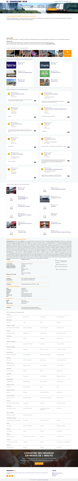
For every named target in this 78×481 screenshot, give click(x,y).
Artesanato (8, 336)
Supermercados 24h (60, 316)
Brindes (25, 338)
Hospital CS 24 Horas (56, 197)
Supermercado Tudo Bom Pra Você (25, 224)
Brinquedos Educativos (28, 359)
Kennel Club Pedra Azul (16, 124)
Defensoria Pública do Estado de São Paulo (61, 232)
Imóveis (8, 400)
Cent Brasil (13, 139)
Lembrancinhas (60, 338)
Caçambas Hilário (22, 232)
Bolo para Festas (60, 397)
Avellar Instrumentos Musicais (51, 94)
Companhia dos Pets (56, 72)
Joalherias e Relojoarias (28, 414)
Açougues (9, 322)
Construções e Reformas (28, 343)
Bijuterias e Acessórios (11, 414)
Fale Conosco (55, 474)
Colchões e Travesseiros (61, 349)
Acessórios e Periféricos (11, 408)
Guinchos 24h (42, 316)
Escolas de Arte (60, 370)
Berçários (25, 370)
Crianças (8, 357)
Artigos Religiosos (27, 381)
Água (25, 322)
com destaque (66, 1)
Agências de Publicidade (11, 354)
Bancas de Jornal (27, 365)
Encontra (52, 9)
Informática (9, 406)
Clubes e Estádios (60, 365)
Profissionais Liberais (11, 418)
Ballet (41, 386)
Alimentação (18, 54)
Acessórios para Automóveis (12, 441)
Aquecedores (26, 376)
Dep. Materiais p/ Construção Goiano (24, 215)
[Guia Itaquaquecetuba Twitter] (10, 475)
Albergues (42, 436)
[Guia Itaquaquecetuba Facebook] (7, 475)
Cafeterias (59, 322)
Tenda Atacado (54, 81)
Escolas (41, 370)
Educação (8, 368)
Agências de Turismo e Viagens (29, 436)
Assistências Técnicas (61, 376)
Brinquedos (9, 359)
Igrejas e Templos (60, 381)
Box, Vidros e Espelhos (44, 349)
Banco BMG (54, 214)
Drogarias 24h (26, 316)
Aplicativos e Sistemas (28, 408)
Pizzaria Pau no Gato (56, 223)
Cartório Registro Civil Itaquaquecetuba (53, 169)
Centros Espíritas (43, 381)
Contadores (26, 420)
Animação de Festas (27, 397)
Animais (8, 330)
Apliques (8, 392)
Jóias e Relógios (10, 412)
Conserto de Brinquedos (61, 359)
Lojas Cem (13, 169)
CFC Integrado (14, 109)
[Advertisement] (39, 29)
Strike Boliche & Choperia (24, 206)
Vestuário (8, 444)
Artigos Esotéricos (10, 381)
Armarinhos (9, 349)
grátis (71, 1)
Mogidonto (53, 206)
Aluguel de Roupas (10, 447)
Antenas (8, 376)
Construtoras (42, 343)
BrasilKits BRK (21, 81)
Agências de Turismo (11, 436)
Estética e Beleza (10, 390)
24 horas (8, 314)
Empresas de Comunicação (45, 354)
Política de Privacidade (45, 479)
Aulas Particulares (10, 370)
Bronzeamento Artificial (44, 392)
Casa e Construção (10, 341)
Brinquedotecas (43, 359)
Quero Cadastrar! (39, 463)
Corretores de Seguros (44, 420)
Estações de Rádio (60, 354)
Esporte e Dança (10, 384)
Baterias (41, 441)
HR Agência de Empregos (17, 154)
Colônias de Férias (60, 436)
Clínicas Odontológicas (28, 425)
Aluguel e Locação (10, 325)
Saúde (7, 423)
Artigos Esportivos (27, 386)
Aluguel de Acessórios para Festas (13, 327)
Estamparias (59, 447)
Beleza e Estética (26, 54)
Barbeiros (25, 392)
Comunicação (9, 352)
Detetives (58, 420)
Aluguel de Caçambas (44, 327)
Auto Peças (26, 441)
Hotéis (43, 54)
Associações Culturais (11, 365)
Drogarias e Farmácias (61, 425)
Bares (35, 54)
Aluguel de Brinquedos (28, 327)
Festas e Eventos (10, 395)
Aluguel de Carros (60, 327)
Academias (10, 54)
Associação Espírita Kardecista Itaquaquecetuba (55, 109)
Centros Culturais (43, 365)
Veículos (8, 439)
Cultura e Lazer (9, 363)
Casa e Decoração (10, 346)
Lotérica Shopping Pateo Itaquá (58, 189)
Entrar (57, 1)
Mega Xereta (47, 154)
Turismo (8, 434)
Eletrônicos (9, 373)
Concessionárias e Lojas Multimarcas (64, 441)
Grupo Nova (47, 124)
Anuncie (54, 475)
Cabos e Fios (59, 408)
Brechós (25, 447)
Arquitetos (25, 349)
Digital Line (20, 63)
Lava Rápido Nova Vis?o (50, 139)
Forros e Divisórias (60, 343)
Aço (7, 343)
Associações (9, 425)
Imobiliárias (51, 54)
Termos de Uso (40, 479)
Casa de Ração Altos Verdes (17, 94)
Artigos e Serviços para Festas (45, 397)
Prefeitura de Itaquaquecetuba (25, 72)
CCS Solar (53, 63)
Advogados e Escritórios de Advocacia (14, 420)
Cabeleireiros (59, 392)
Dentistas (42, 425)
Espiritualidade (9, 379)
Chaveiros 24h (9, 316)
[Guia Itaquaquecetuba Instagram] (12, 475)
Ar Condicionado (43, 376)
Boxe (58, 386)
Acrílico (8, 338)
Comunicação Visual (27, 354)
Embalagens (42, 338)
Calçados (42, 447)
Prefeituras (59, 54)
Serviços (8, 428)
